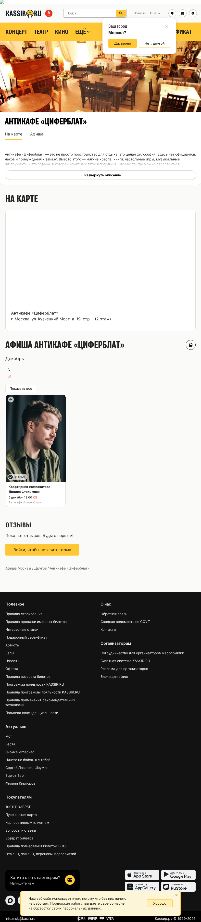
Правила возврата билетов (27, 676)
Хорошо (159, 903)
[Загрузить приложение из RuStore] (178, 887)
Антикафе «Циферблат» (35, 313)
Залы (9, 653)
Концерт (16, 31)
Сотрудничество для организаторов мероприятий (142, 653)
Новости (12, 661)
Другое (40, 568)
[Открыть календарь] (191, 345)
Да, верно (122, 43)
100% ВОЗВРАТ (18, 807)
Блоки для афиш (114, 676)
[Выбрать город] (172, 13)
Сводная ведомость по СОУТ (125, 621)
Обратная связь (113, 614)
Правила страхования (23, 614)
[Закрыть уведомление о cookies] (176, 895)
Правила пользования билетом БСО (35, 846)
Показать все (21, 388)
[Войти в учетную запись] (193, 13)
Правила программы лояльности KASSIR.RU (42, 692)
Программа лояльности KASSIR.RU (34, 684)
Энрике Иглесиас (19, 752)
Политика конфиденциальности (31, 713)
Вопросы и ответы (20, 830)
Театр (41, 31)
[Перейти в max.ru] (10, 900)
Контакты (108, 629)
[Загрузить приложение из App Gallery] (142, 887)
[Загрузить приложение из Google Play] (178, 875)
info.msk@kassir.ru (20, 918)
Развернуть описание (102, 175)
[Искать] (121, 13)
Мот (8, 736)
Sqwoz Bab (14, 775)
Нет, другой (154, 43)
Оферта (11, 669)
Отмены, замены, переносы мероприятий (40, 854)
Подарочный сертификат (26, 637)
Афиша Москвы (18, 568)
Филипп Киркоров (20, 783)
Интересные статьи (21, 629)
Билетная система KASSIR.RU (125, 661)
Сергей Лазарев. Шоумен (26, 767)
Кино (61, 31)
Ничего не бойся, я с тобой (27, 760)
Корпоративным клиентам (27, 822)
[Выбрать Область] (183, 13)
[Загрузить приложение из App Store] (142, 875)
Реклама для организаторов (124, 669)
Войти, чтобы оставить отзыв (42, 549)
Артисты (12, 645)
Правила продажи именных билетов (36, 621)
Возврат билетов (19, 838)
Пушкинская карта (21, 815)
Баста (10, 744)
